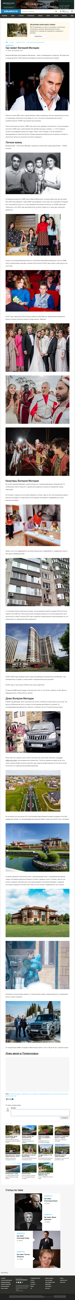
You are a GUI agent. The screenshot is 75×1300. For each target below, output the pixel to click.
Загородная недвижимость (21, 1279)
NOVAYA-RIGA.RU (14, 1296)
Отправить (64, 1118)
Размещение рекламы (5, 1282)
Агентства (47, 1288)
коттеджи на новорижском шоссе (42, 1094)
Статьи (12, 42)
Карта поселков (48, 1280)
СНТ (31, 1288)
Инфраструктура (63, 1280)
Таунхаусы (31, 15)
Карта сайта (62, 1282)
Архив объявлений (5, 1286)
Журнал (61, 1278)
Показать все (66, 1123)
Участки (32, 1280)
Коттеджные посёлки (35, 1278)
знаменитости (25, 1094)
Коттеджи (32, 1282)
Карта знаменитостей (50, 1282)
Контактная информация (6, 1280)
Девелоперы (48, 1284)
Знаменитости (20, 42)
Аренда (32, 1286)
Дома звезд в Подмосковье (22, 1053)
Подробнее (38, 36)
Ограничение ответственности (22, 1285)
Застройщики (48, 1286)
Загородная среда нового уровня (42, 24)
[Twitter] (11, 1099)
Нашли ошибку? (4, 1288)
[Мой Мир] (13, 1099)
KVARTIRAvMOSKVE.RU (35, 1296)
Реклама (8, 1123)
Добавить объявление (6, 1284)
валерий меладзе (14, 1094)
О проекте (3, 1278)
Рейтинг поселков (49, 1278)
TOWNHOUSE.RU (24, 1296)
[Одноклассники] (9, 1099)
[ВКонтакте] (7, 1099)
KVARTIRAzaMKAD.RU (60, 1296)
